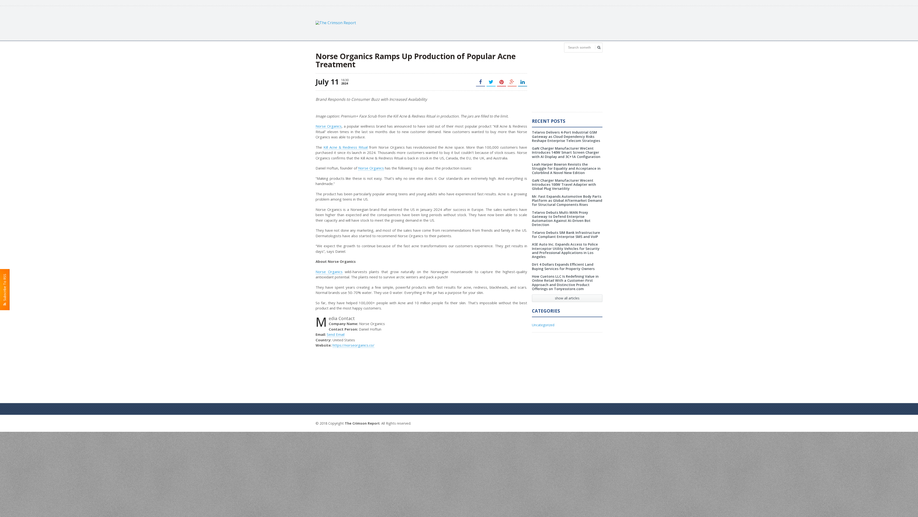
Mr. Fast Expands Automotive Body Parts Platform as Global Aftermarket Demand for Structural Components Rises (567, 200)
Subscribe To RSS (4, 288)
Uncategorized (543, 325)
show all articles (567, 298)
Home (597, 422)
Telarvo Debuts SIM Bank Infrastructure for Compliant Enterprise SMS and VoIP (566, 234)
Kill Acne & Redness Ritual (345, 147)
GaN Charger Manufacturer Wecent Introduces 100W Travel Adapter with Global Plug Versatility (564, 184)
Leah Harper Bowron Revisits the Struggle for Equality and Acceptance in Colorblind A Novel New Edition (566, 168)
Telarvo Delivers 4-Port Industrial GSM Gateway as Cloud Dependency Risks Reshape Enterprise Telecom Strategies (566, 136)
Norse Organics (329, 126)
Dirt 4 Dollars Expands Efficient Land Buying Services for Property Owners (563, 266)
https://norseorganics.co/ (353, 345)
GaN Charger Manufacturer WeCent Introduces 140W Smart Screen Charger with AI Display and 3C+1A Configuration (566, 152)
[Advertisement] (515, 23)
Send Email (335, 334)
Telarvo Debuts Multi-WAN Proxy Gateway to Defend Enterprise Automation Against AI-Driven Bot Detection (561, 218)
